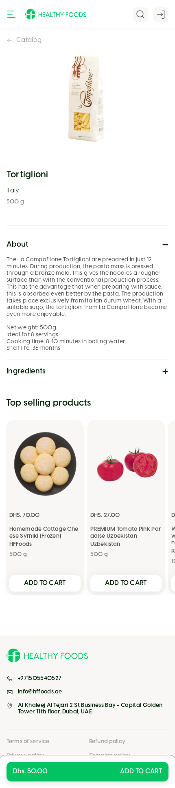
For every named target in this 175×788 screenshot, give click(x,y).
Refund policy (107, 742)
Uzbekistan (105, 544)
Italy (13, 190)
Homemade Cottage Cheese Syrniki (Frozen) (43, 532)
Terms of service (28, 742)
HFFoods (20, 544)
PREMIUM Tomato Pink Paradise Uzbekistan (125, 532)
